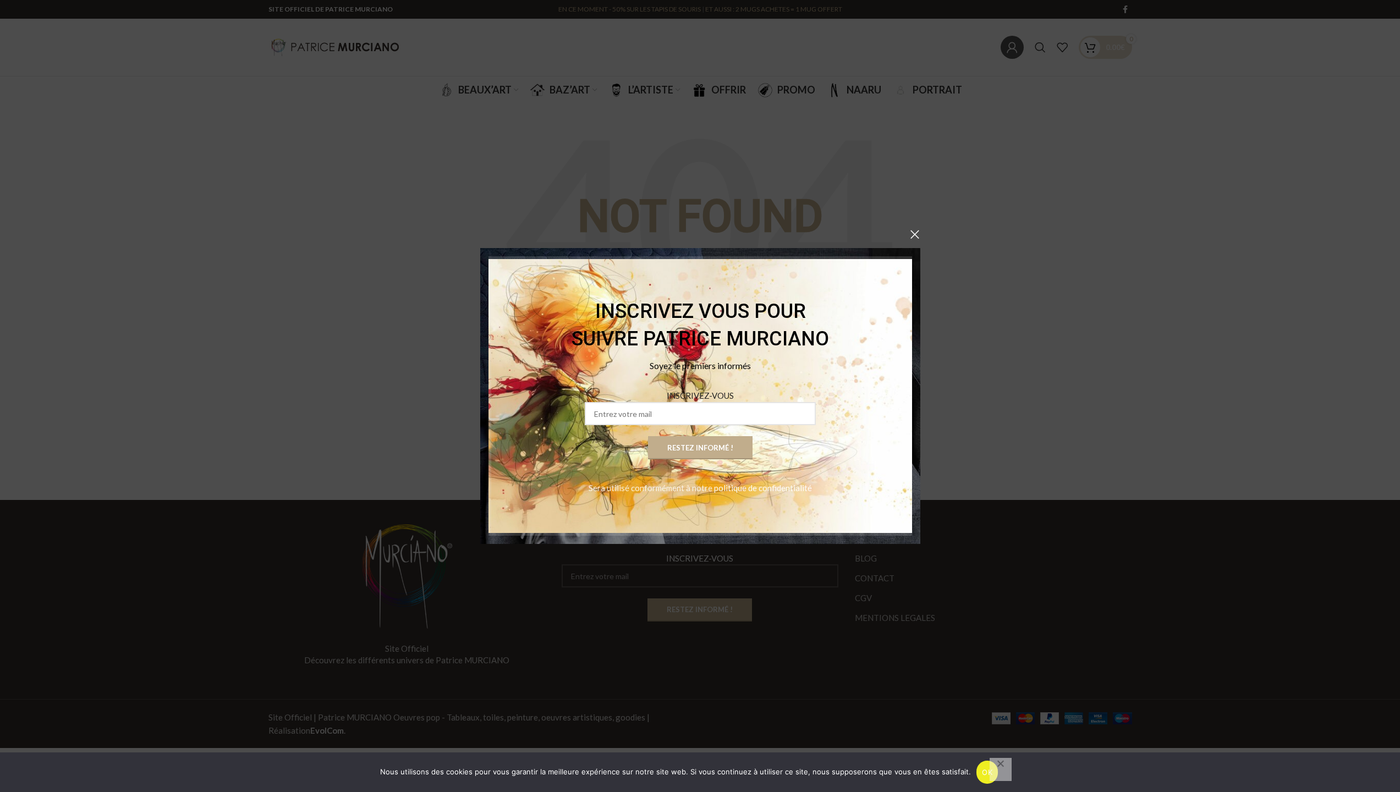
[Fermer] (915, 234)
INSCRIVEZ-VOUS (700, 395)
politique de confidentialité (763, 488)
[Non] (1001, 769)
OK (987, 772)
